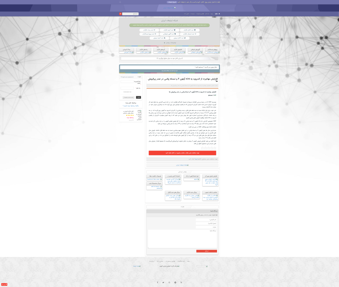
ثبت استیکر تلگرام (188, 34)
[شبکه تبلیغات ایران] (169, 8)
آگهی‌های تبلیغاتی (195, 50)
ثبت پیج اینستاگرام (148, 34)
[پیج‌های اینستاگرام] (213, 52)
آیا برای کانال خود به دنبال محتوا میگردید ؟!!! (170, 58)
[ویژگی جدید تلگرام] (191, 196)
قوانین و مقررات (200, 14)
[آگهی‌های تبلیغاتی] (197, 52)
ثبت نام (207, 14)
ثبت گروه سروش (158, 38)
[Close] (120, 2)
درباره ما (193, 14)
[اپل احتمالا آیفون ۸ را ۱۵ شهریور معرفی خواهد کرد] (196, 179)
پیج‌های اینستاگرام (212, 50)
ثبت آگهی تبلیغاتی (168, 34)
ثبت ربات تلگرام (148, 30)
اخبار (213, 86)
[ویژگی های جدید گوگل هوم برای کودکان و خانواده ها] (173, 197)
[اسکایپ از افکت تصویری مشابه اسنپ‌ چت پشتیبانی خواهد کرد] (210, 197)
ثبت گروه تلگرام (168, 30)
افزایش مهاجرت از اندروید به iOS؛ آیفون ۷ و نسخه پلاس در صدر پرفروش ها (192, 92)
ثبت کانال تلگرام (188, 30)
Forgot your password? (127, 77)
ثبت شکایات (181, 261)
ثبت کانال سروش (178, 38)
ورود (212, 14)
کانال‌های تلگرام (178, 50)
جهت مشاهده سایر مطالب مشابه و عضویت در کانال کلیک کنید (182, 153)
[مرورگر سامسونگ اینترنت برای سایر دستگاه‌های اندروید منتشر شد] (154, 187)
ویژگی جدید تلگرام (192, 192)
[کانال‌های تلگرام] (180, 52)
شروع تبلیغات (172, 2)
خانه (216, 14)
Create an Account (128, 97)
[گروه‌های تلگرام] (163, 52)
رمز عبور (138, 88)
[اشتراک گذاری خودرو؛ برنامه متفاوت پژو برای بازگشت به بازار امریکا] (173, 181)
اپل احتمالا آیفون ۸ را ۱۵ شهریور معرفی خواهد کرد (185, 176)
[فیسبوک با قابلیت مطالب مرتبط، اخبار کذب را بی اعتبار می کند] (154, 179)
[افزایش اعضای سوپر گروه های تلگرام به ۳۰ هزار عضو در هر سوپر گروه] (210, 182)
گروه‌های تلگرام (161, 50)
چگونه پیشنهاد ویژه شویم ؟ (131, 106)
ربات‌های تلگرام (144, 50)
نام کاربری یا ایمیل (137, 82)
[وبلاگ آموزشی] (129, 52)
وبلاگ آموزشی (126, 50)
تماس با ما (186, 14)
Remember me (127, 92)
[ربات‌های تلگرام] (145, 52)
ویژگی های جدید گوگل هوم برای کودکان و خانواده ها (166, 192)
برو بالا (4, 284)
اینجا (196, 159)
